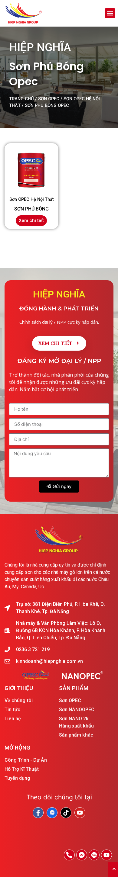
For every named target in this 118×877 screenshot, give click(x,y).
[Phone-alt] (69, 855)
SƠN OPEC (48, 98)
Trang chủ (21, 98)
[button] (110, 13)
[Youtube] (106, 855)
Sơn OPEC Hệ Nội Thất (31, 199)
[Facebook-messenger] (81, 855)
